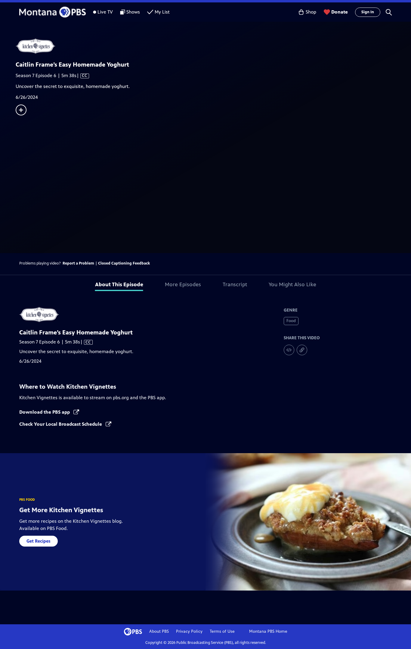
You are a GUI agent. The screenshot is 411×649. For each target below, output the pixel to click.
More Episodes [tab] (183, 284)
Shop (311, 12)
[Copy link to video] (302, 350)
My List (162, 12)
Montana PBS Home (268, 631)
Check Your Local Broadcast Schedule (61, 424)
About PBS (159, 631)
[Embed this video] (289, 350)
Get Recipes (38, 541)
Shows (133, 12)
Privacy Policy (189, 631)
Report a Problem (78, 263)
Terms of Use (222, 631)
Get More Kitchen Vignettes (61, 510)
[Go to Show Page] (213, 46)
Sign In (367, 12)
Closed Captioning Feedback (124, 263)
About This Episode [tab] (119, 284)
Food (291, 320)
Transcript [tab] (235, 284)
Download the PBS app (45, 412)
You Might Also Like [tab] (292, 284)
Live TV (105, 12)
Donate (339, 12)
